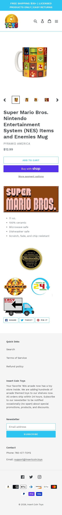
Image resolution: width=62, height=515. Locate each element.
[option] (16, 100)
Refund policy (15, 366)
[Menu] (56, 21)
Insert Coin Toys (35, 504)
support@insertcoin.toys (28, 459)
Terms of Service (16, 357)
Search (10, 349)
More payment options (31, 176)
